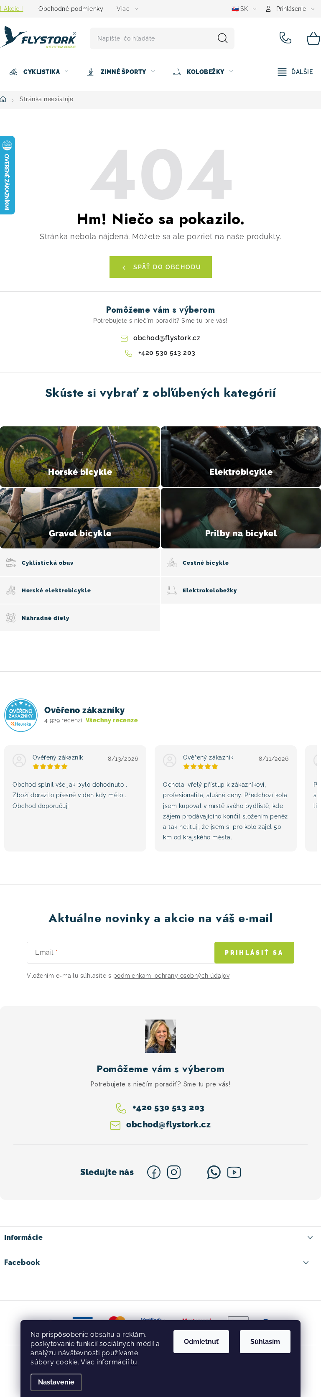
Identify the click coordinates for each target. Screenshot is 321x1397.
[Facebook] (153, 1172)
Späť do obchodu (167, 267)
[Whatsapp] (214, 1172)
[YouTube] (234, 1172)
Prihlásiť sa (254, 952)
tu (134, 1362)
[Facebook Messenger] (194, 1172)
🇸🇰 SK (240, 8)
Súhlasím (265, 1342)
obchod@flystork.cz (166, 338)
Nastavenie (56, 1382)
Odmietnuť (201, 1342)
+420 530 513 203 (287, 38)
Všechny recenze (112, 720)
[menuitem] (38, 71)
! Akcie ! (11, 8)
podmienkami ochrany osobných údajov (171, 975)
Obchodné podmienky (70, 8)
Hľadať (222, 38)
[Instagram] (174, 1172)
